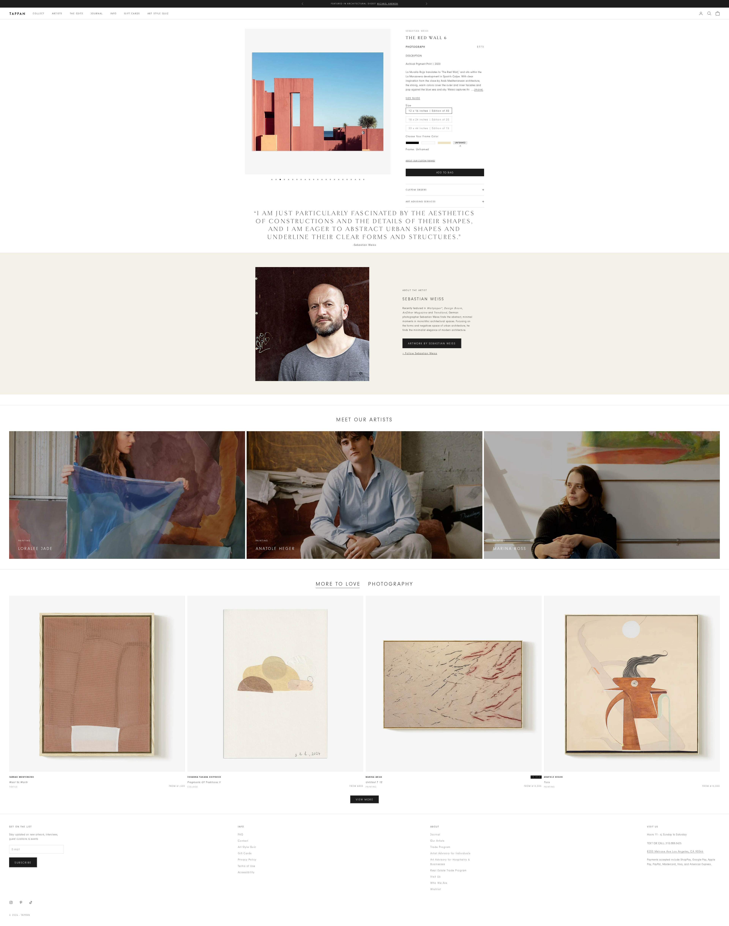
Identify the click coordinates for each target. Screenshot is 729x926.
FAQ (240, 834)
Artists (57, 13)
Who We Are (438, 883)
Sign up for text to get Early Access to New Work (364, 3)
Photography (390, 584)
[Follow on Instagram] (11, 902)
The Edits (76, 13)
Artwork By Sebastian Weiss (432, 343)
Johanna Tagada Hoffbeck (204, 777)
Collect (38, 13)
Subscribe (23, 862)
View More (364, 799)
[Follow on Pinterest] (21, 902)
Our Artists (437, 840)
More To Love (338, 584)
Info (113, 13)
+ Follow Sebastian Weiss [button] (419, 353)
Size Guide (413, 98)
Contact (243, 840)
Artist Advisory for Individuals (450, 853)
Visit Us (435, 876)
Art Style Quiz (158, 13)
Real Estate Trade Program (448, 870)
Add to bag (445, 172)
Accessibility (246, 872)
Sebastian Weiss (417, 31)
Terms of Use (246, 866)
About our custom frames (420, 161)
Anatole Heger (553, 777)
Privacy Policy (247, 859)
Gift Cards (132, 13)
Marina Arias (374, 777)
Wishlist (435, 889)
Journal (97, 13)
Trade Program (440, 847)
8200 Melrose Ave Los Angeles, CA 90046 (675, 851)
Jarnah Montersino (21, 777)
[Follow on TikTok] (31, 902)
